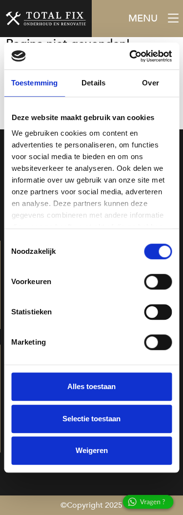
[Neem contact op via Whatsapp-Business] (151, 504)
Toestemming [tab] (34, 83)
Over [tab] (150, 83)
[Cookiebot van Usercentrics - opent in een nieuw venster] (130, 56)
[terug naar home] (46, 18)
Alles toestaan (91, 386)
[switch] (158, 281)
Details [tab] (93, 83)
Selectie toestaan (91, 418)
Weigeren (92, 450)
